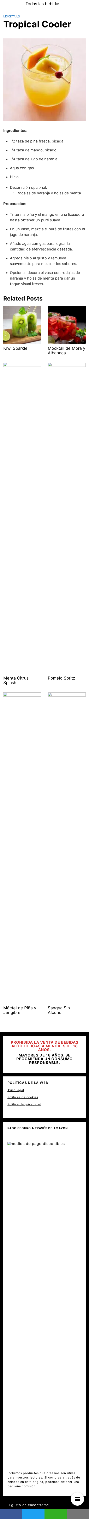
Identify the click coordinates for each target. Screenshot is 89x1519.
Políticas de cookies (22, 1097)
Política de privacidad (24, 1104)
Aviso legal (15, 1090)
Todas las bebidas (42, 4)
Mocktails (11, 16)
